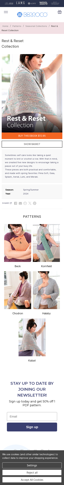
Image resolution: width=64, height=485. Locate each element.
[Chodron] (17, 290)
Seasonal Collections (36, 26)
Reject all (32, 472)
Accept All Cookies (32, 480)
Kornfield (46, 266)
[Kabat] (32, 337)
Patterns (16, 26)
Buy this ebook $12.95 (32, 135)
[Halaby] (46, 290)
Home (5, 26)
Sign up (32, 427)
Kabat (32, 360)
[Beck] (17, 243)
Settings (32, 465)
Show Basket (32, 144)
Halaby (46, 313)
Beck (18, 266)
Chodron (17, 313)
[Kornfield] (46, 243)
